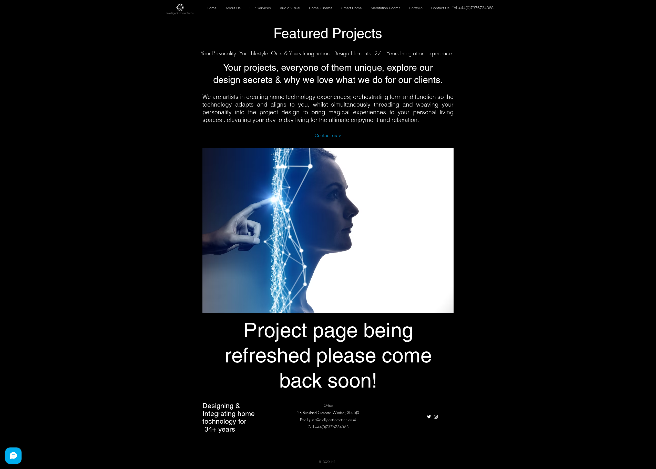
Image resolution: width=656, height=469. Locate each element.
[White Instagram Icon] (435, 416)
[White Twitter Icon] (429, 416)
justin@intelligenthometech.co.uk (332, 419)
